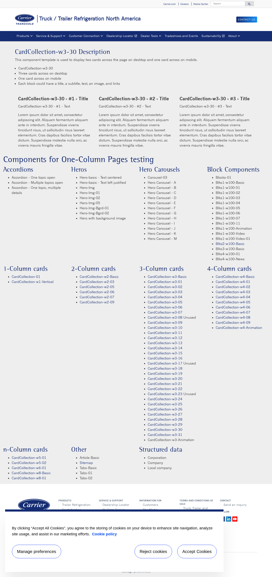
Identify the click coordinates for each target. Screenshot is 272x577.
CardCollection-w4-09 (233, 322)
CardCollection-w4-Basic (235, 276)
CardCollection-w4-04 (233, 297)
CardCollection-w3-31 (165, 435)
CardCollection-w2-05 (97, 287)
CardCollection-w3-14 (165, 348)
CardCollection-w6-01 (29, 468)
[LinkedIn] (229, 518)
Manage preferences (36, 551)
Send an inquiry (235, 504)
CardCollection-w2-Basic (99, 276)
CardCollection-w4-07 (233, 312)
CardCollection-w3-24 (165, 399)
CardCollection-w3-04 (165, 297)
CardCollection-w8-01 (29, 478)
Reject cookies (153, 551)
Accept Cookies (197, 551)
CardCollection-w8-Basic (31, 473)
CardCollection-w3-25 (165, 404)
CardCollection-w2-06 (97, 292)
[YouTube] (234, 518)
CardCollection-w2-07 (97, 297)
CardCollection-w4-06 (233, 307)
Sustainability (214, 36)
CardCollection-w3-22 (165, 389)
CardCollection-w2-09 (97, 302)
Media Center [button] (200, 4)
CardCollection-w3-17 (165, 363)
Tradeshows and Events (181, 36)
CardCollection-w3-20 (165, 378)
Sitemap (86, 463)
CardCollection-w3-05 (165, 302)
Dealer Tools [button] (149, 36)
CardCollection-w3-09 (165, 322)
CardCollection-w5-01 (29, 457)
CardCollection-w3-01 (165, 282)
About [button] (232, 36)
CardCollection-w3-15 (165, 353)
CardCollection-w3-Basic (167, 276)
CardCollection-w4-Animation (239, 327)
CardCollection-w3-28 (165, 419)
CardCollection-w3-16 (165, 358)
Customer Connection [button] (84, 36)
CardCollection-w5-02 (29, 463)
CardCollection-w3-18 (165, 368)
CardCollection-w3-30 (165, 429)
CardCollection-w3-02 (165, 287)
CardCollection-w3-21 (165, 384)
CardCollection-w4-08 (233, 317)
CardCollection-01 (26, 276)
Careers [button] (184, 4)
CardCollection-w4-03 (233, 292)
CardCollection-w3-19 (165, 373)
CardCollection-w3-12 (165, 338)
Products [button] (23, 36)
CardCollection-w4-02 (233, 287)
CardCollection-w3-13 (165, 343)
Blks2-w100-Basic (230, 244)
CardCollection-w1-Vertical (33, 282)
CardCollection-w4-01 (233, 282)
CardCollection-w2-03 (97, 282)
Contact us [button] (246, 19)
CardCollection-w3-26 (165, 409)
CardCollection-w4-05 (233, 302)
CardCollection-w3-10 (165, 327)
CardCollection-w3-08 (165, 317)
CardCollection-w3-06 (165, 307)
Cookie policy (104, 534)
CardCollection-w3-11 (165, 333)
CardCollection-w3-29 (165, 424)
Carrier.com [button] (169, 4)
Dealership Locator (122, 36)
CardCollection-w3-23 (165, 394)
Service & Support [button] (49, 36)
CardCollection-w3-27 (165, 414)
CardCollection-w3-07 (165, 312)
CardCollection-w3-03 (165, 292)
